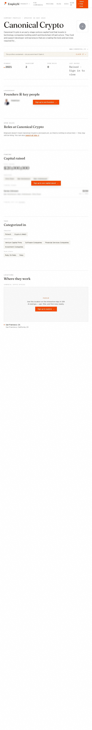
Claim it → (81, 54)
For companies (38, 4)
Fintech (8, 234)
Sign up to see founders (46, 102)
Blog (59, 4)
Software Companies (33, 243)
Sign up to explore (46, 309)
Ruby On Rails (10, 255)
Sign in (72, 4)
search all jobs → (32, 135)
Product (24, 4)
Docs (66, 4)
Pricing (49, 4)
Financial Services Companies (57, 243)
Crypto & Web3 (20, 234)
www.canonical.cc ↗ (78, 49)
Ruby (21, 255)
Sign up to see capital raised (46, 183)
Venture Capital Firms (13, 243)
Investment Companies (14, 247)
